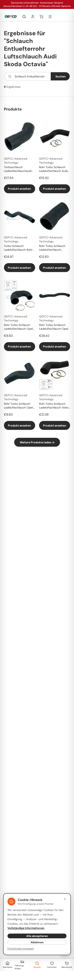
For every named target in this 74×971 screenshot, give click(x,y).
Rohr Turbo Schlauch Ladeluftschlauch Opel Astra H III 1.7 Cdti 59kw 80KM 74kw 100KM (19, 406)
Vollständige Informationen (25, 928)
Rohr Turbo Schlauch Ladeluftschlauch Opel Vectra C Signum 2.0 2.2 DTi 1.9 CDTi (19, 327)
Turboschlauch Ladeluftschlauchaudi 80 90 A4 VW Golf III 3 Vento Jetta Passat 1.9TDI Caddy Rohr (18, 169)
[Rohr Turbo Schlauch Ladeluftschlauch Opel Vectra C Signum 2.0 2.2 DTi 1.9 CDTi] (19, 295)
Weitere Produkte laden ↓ (37, 442)
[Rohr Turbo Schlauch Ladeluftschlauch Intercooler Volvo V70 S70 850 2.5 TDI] (54, 216)
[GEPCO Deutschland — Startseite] (10, 16)
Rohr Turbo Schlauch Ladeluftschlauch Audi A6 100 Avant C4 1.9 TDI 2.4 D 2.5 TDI (54, 169)
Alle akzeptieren (37, 936)
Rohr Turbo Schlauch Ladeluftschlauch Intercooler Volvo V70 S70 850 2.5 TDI (52, 248)
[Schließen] (65, 899)
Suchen (60, 76)
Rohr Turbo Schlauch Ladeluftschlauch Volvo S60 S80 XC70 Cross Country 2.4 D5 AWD (53, 406)
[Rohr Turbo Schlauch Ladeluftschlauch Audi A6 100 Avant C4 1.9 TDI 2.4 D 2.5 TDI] (54, 137)
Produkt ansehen (19, 188)
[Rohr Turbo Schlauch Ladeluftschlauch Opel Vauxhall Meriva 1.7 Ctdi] (54, 295)
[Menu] (50, 16)
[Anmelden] (32, 16)
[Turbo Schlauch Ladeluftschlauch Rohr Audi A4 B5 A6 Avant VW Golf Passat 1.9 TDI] (19, 216)
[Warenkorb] (41, 16)
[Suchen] (24, 16)
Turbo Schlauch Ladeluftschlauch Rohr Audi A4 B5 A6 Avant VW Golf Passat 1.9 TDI (18, 248)
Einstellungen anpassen (20, 948)
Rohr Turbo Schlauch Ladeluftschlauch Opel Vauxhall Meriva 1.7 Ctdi (53, 327)
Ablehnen (37, 942)
